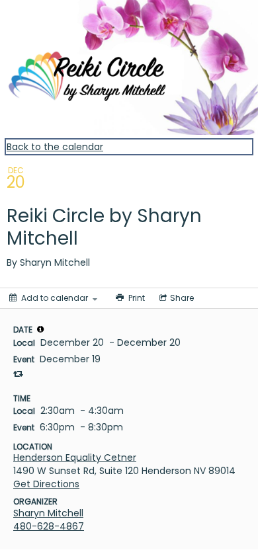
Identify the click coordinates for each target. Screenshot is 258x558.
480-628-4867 (48, 526)
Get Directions (46, 484)
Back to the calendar (55, 146)
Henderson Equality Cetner (74, 457)
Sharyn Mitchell (48, 513)
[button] (40, 329)
